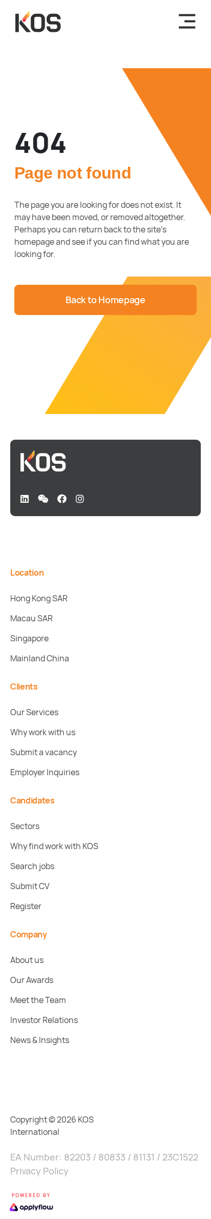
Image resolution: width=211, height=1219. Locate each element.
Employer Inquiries (44, 772)
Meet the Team (38, 1000)
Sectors (24, 826)
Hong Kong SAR (39, 598)
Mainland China (39, 658)
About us (27, 960)
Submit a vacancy (43, 752)
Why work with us (42, 732)
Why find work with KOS (54, 846)
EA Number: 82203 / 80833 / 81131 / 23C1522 (104, 1157)
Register (25, 906)
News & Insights (39, 1040)
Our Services (34, 712)
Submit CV (30, 886)
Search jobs (32, 866)
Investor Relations (44, 1020)
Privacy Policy (39, 1171)
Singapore (29, 638)
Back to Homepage (105, 299)
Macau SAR (31, 618)
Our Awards (31, 980)
